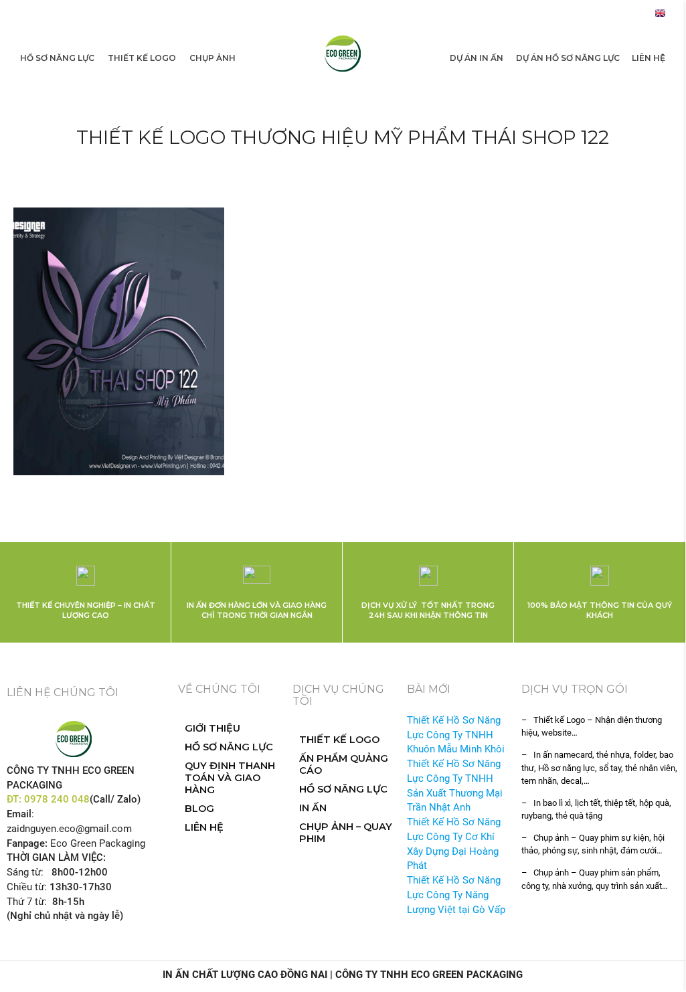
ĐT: (15, 799)
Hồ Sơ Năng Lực (57, 58)
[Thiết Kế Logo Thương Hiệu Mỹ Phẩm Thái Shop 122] (118, 341)
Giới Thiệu (212, 728)
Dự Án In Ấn (476, 58)
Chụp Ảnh (212, 58)
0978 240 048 (57, 799)
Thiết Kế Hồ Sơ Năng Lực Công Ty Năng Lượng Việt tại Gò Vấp (456, 895)
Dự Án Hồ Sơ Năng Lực (568, 58)
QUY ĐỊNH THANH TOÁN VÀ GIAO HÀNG (230, 778)
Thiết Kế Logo (142, 58)
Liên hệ (648, 58)
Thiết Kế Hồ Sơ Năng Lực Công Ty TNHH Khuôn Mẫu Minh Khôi (456, 735)
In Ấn (313, 808)
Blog (199, 809)
